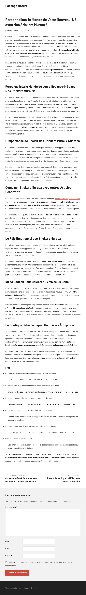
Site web (8, 556)
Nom (7, 541)
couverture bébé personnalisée (67, 198)
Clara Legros (13, 30)
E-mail (8, 549)
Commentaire (11, 507)
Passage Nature (16, 6)
